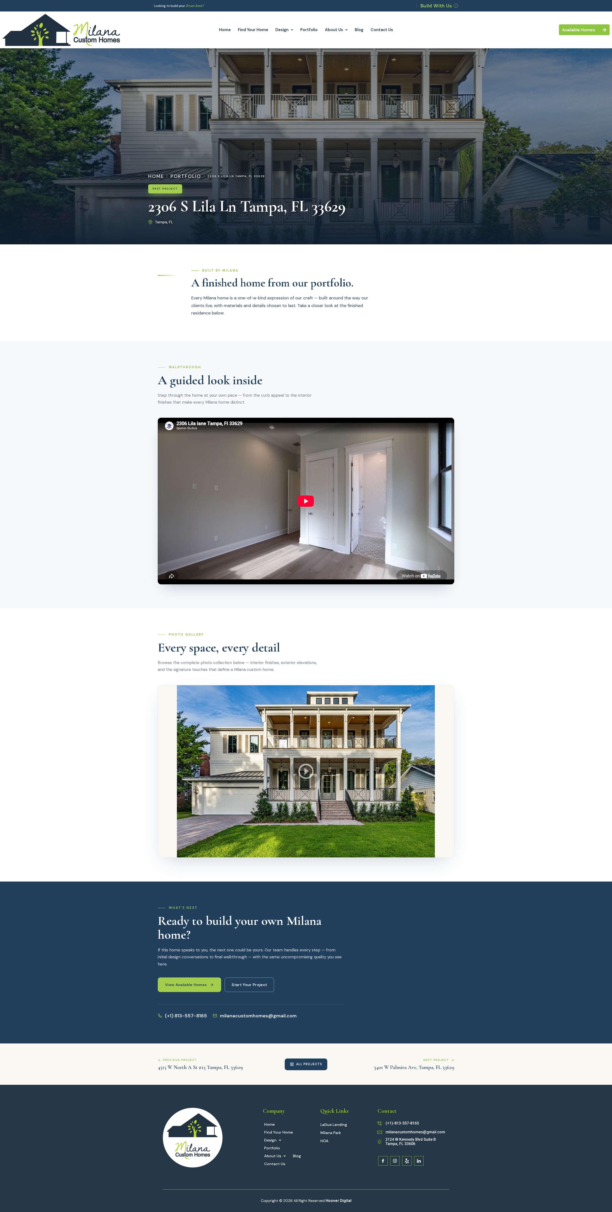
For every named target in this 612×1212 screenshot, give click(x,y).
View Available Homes (186, 984)
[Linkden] (419, 1161)
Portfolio (309, 29)
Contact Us (382, 29)
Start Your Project (249, 984)
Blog (359, 29)
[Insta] (395, 1161)
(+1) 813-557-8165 (186, 1016)
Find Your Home (253, 29)
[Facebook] (383, 1161)
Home (225, 29)
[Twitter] (407, 1161)
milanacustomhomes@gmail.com (258, 1016)
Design (282, 29)
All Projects (309, 1064)
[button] (284, 29)
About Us (334, 29)
